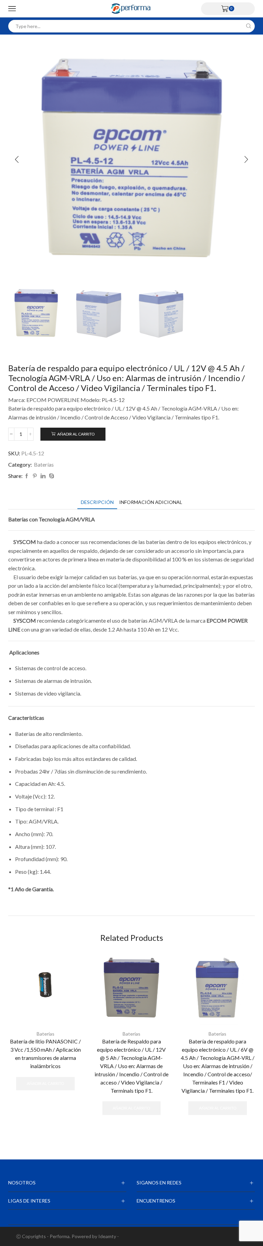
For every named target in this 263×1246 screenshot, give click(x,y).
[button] (16, 159)
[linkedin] (43, 476)
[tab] (97, 502)
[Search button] (248, 26)
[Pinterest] (35, 476)
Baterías (44, 464)
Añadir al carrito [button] (45, 1083)
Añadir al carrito (76, 434)
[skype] (50, 476)
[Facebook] (27, 476)
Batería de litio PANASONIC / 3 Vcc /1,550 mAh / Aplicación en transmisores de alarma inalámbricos (45, 1053)
